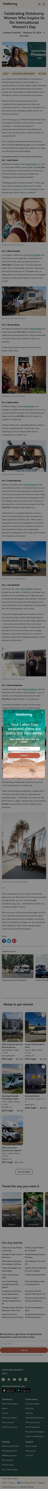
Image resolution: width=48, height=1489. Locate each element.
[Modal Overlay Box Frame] (24, 745)
